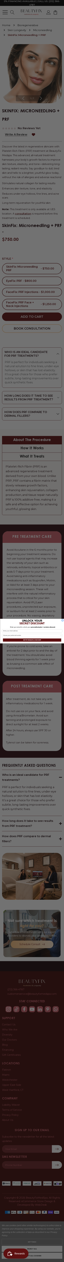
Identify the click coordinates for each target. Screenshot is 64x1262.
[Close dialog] (62, 620)
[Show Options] (61, 635)
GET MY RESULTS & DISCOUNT (32, 640)
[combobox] (31, 635)
